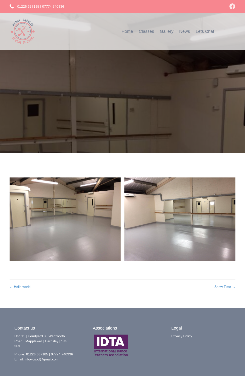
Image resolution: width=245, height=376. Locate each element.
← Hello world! (21, 287)
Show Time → (224, 287)
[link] (127, 31)
